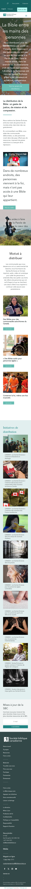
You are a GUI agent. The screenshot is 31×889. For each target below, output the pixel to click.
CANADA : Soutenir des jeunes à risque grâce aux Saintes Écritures (15, 690)
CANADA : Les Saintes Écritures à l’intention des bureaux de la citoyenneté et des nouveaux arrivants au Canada (15, 483)
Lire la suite (9, 329)
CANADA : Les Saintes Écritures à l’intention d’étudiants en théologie (15, 457)
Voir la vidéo (9, 207)
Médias (5, 849)
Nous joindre (15, 3)
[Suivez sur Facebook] (4, 868)
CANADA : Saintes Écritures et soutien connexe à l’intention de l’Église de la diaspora (14, 665)
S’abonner (25, 3)
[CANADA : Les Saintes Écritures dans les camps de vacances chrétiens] (15, 523)
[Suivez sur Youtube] (16, 868)
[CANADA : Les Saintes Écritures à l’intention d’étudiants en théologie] (15, 443)
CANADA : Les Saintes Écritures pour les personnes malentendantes (14, 639)
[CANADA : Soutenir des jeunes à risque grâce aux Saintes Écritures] (15, 678)
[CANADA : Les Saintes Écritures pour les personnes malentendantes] (15, 626)
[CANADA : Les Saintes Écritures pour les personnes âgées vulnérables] (15, 574)
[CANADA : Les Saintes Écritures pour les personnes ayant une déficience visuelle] (15, 600)
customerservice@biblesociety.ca (14, 863)
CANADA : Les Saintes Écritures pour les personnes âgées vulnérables (14, 587)
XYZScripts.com (23, 888)
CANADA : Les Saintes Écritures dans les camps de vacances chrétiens (14, 537)
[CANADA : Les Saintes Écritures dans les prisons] (15, 549)
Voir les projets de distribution (15, 87)
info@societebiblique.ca (9, 843)
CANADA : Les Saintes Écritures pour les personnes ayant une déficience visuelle (14, 613)
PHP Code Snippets (8, 888)
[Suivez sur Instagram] (12, 868)
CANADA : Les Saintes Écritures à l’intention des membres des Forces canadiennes (15, 510)
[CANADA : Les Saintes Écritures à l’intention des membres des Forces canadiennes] (15, 497)
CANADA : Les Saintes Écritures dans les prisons (14, 562)
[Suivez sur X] (8, 868)
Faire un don (22, 10)
